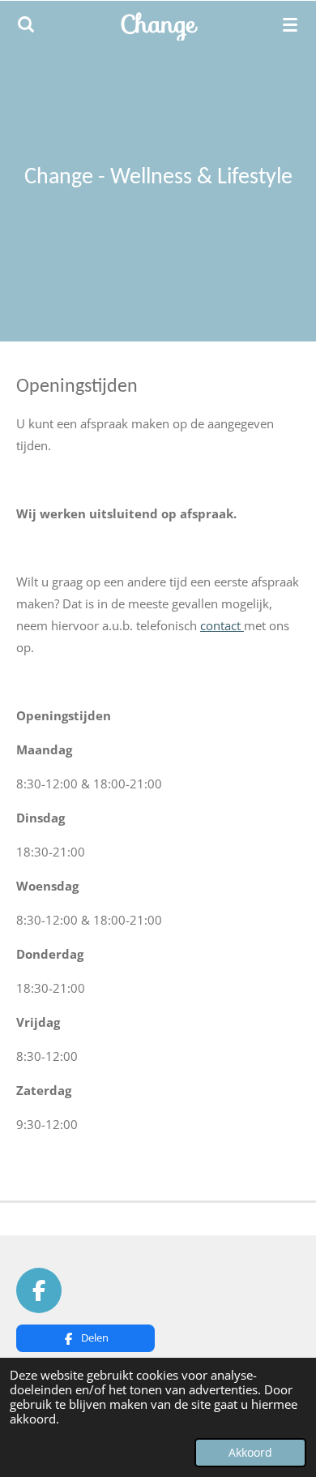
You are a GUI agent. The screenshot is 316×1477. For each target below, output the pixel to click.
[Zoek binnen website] (26, 24)
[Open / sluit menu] (290, 24)
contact (222, 625)
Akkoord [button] (250, 1452)
